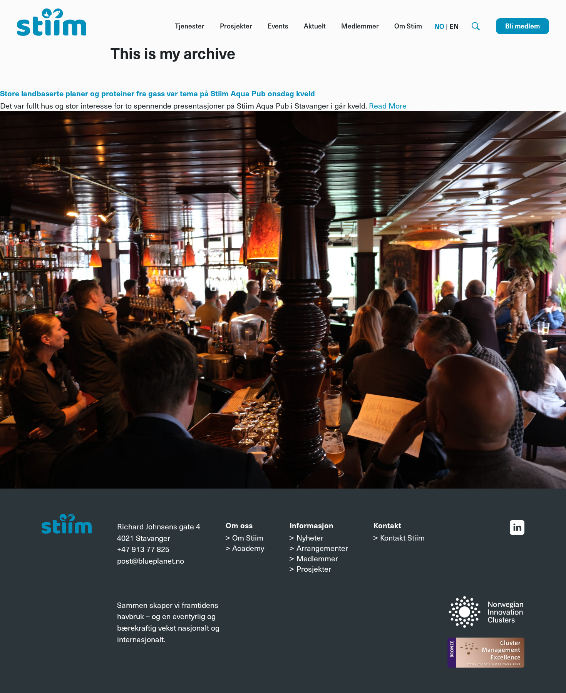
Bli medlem (522, 25)
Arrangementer (322, 547)
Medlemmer (360, 25)
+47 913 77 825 (143, 549)
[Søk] (476, 26)
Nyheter (309, 537)
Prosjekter (236, 25)
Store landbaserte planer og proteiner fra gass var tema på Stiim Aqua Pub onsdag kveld (157, 93)
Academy (248, 547)
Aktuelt (315, 25)
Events (278, 25)
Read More (388, 105)
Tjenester (189, 25)
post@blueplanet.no (150, 560)
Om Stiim (408, 25)
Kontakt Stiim (402, 537)
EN (454, 26)
